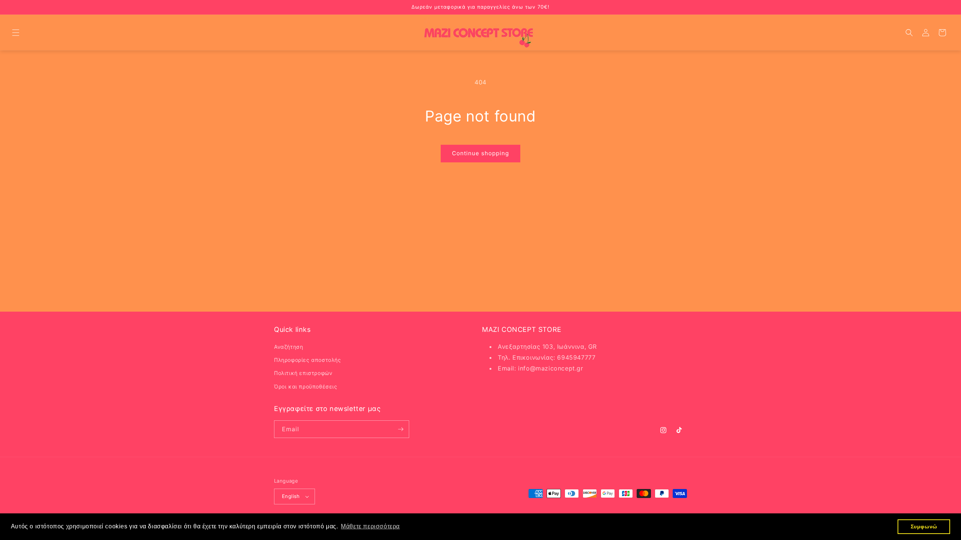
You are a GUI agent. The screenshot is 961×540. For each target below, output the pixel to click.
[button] (16, 32)
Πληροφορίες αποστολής (307, 360)
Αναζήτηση (288, 347)
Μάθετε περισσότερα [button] (370, 526)
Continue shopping (480, 153)
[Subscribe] (400, 429)
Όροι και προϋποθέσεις (305, 386)
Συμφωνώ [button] (924, 527)
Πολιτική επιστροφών (303, 373)
